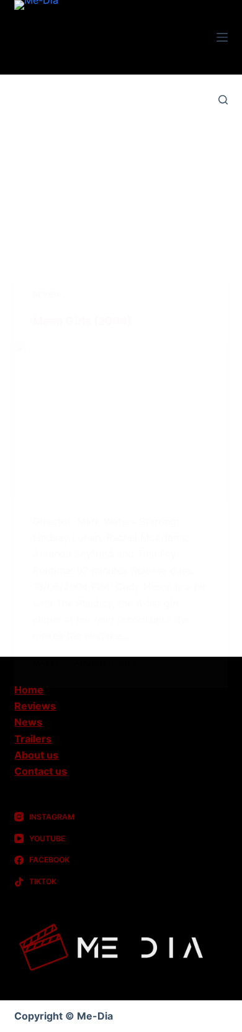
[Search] (223, 99)
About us (36, 755)
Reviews (35, 706)
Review (47, 294)
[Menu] (222, 37)
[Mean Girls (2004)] (120, 420)
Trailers (33, 739)
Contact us (40, 771)
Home (28, 689)
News (28, 722)
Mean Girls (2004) (82, 320)
